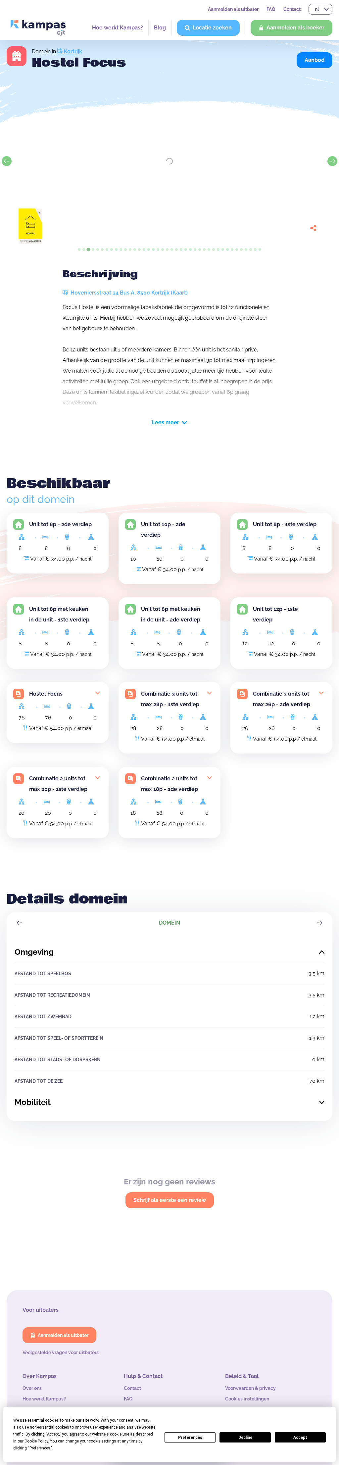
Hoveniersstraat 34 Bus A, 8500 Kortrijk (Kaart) (128, 293)
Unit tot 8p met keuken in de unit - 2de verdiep (170, 614)
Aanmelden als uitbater (233, 9)
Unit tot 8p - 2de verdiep (60, 524)
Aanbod (314, 60)
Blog (160, 27)
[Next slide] (332, 161)
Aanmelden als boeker (295, 27)
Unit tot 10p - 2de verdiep (163, 529)
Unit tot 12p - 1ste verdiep (275, 614)
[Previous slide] (7, 161)
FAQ (270, 9)
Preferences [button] (39, 1448)
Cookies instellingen (247, 1398)
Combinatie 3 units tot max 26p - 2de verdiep (281, 699)
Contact (292, 9)
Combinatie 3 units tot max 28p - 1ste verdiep (170, 699)
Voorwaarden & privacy (250, 1388)
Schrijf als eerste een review (169, 1200)
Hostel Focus (46, 694)
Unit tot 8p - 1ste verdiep (284, 524)
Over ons (32, 1388)
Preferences (190, 1437)
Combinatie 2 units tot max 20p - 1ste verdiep (58, 783)
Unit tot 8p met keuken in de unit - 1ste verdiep (59, 614)
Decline (245, 1437)
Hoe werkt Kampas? (117, 27)
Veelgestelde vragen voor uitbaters (61, 1352)
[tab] (79, 249)
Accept (300, 1437)
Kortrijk (73, 51)
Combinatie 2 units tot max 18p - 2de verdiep (169, 783)
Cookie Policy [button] (36, 1441)
